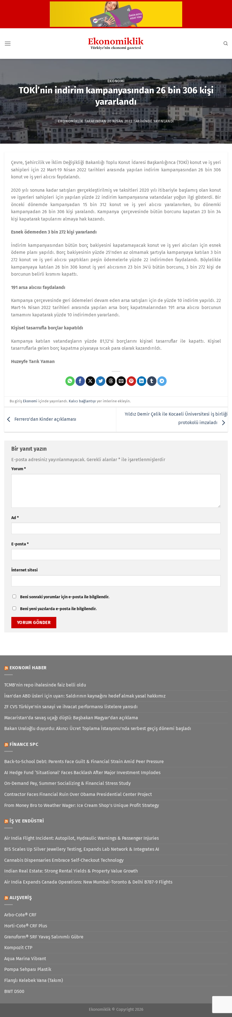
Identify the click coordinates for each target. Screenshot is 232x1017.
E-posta (20, 544)
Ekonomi (116, 81)
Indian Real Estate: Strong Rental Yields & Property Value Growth (71, 871)
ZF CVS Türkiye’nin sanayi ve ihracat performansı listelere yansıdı (71, 706)
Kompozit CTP (18, 947)
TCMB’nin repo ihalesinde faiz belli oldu (45, 685)
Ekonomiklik (70, 121)
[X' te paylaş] (90, 381)
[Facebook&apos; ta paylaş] (80, 381)
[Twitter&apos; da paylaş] (100, 381)
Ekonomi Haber (28, 667)
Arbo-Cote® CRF (20, 914)
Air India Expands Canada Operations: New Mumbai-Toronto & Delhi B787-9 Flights (88, 882)
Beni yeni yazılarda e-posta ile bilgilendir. (58, 608)
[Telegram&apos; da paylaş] (162, 381)
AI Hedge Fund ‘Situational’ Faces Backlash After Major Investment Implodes (82, 772)
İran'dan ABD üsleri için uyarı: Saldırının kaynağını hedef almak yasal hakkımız (85, 696)
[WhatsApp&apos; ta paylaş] (70, 381)
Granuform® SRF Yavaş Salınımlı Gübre (43, 937)
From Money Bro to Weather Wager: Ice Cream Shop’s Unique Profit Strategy (81, 805)
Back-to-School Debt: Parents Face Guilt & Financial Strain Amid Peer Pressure (84, 761)
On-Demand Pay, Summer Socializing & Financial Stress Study (67, 783)
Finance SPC (24, 744)
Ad (15, 517)
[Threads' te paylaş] (110, 381)
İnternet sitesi (24, 570)
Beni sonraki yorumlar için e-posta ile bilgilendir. (64, 597)
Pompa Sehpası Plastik (27, 969)
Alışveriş (21, 897)
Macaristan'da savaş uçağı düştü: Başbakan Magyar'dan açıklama (71, 717)
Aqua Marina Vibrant (25, 958)
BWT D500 (14, 991)
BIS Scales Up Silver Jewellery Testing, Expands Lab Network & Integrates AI (81, 849)
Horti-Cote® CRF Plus (25, 926)
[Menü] (7, 43)
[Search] (226, 43)
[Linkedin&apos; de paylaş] (141, 381)
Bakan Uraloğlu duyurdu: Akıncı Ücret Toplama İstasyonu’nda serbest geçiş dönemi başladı (97, 728)
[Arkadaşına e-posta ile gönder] (121, 381)
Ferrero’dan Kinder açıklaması (44, 419)
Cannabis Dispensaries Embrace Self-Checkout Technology (64, 860)
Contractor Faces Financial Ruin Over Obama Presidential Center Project (78, 794)
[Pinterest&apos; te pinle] (131, 381)
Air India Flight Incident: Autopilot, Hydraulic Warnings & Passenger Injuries (81, 838)
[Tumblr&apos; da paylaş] (151, 381)
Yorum (18, 469)
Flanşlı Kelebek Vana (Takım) (33, 980)
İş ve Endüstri (27, 821)
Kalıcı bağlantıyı (82, 401)
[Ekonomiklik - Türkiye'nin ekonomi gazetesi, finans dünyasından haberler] (116, 43)
